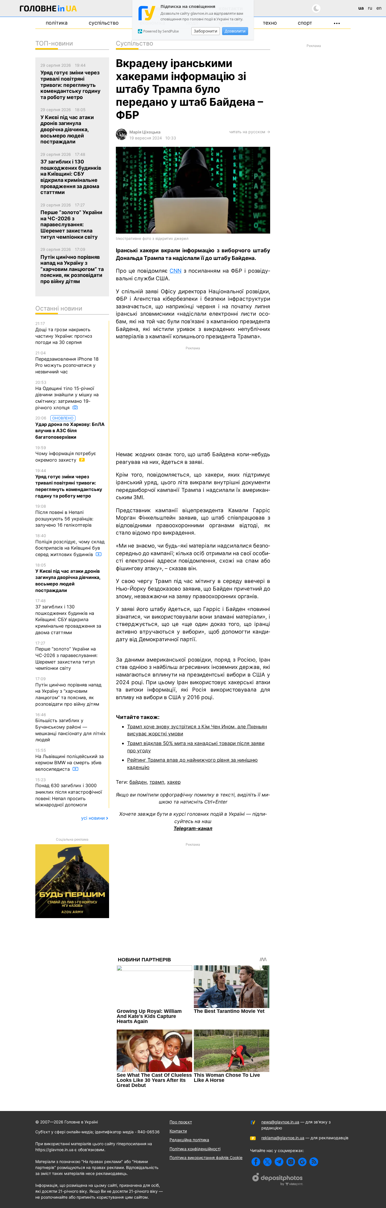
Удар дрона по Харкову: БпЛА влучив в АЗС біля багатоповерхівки (70, 427)
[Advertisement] (193, 398)
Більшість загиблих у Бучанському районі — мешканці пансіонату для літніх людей (70, 727)
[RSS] (313, 1161)
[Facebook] (255, 1161)
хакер (174, 782)
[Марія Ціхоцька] (121, 138)
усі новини (93, 818)
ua (361, 8)
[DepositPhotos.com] (277, 1180)
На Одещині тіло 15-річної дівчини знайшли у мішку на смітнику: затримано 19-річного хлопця (67, 395)
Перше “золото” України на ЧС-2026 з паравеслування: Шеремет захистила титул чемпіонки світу (66, 656)
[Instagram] (290, 1161)
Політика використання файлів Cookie (206, 1157)
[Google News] (302, 1161)
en (378, 8)
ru (370, 8)
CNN (175, 271)
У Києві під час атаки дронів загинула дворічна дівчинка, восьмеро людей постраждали (67, 578)
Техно (270, 23)
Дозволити (235, 31)
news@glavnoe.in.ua (280, 1121)
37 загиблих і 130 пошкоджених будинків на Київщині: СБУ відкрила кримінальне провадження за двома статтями (68, 616)
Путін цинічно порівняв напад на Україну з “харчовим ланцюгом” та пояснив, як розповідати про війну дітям (68, 691)
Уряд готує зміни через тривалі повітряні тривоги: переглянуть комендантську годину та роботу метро (68, 483)
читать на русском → (249, 131)
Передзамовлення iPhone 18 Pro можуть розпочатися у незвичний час (67, 362)
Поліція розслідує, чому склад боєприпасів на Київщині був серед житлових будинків (70, 545)
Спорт (305, 23)
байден (138, 782)
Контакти (178, 1131)
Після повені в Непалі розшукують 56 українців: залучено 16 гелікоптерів (64, 516)
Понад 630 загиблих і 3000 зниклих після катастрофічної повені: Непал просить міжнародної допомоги (68, 792)
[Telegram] (279, 1161)
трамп (156, 782)
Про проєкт (181, 1121)
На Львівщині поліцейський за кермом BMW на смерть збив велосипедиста (69, 760)
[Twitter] (267, 1161)
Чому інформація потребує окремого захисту (65, 454)
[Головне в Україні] (48, 9)
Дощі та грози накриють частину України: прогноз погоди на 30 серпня (63, 333)
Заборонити (205, 31)
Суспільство (104, 23)
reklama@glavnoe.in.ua (282, 1137)
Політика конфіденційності (195, 1148)
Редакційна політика (189, 1139)
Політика (57, 23)
